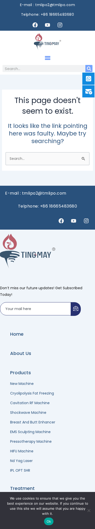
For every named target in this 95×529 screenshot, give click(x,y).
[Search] (88, 68)
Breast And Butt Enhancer (32, 422)
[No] (88, 510)
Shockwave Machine (28, 412)
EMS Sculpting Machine (30, 431)
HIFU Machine (21, 451)
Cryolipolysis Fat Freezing (32, 393)
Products (20, 372)
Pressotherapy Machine (31, 441)
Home (17, 334)
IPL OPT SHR (20, 470)
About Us (20, 353)
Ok (49, 521)
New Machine (22, 383)
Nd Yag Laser (21, 460)
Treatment (22, 488)
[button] (47, 57)
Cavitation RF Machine (30, 402)
